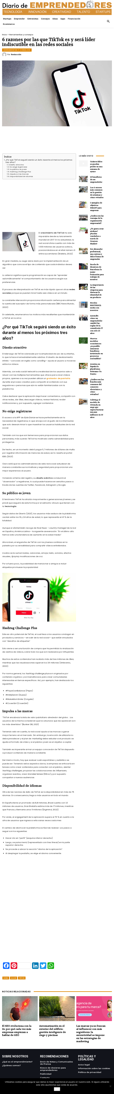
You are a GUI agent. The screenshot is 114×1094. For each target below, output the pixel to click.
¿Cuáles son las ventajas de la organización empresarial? (97, 219)
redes (5, 978)
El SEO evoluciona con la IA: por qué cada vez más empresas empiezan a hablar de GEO (16, 1030)
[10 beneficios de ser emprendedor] (83, 179)
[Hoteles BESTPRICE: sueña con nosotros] (83, 305)
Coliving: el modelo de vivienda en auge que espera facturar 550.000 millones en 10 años (96, 408)
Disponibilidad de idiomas (21, 177)
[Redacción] (4, 54)
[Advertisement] (39, 202)
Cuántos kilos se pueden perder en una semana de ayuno (96, 166)
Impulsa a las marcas (19, 174)
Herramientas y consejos (21, 34)
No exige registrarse (18, 167)
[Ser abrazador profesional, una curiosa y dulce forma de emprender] (83, 251)
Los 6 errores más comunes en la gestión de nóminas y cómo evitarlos (96, 192)
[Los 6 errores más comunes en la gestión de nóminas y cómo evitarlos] (83, 189)
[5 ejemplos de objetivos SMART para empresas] (83, 205)
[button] (108, 21)
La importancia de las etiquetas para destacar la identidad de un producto (97, 291)
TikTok (21, 978)
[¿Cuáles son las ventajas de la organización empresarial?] (83, 218)
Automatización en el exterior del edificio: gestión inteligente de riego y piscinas (52, 1030)
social (13, 978)
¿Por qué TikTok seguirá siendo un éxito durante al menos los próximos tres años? (38, 161)
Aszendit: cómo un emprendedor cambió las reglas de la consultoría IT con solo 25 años (96, 324)
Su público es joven (18, 169)
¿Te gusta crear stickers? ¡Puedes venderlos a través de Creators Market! (97, 236)
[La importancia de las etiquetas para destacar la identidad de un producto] (83, 287)
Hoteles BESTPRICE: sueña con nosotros (95, 306)
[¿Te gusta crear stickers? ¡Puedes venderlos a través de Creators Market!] (83, 231)
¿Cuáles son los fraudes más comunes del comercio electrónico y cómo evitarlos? (97, 387)
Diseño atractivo (16, 165)
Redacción (16, 54)
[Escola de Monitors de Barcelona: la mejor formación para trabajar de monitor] (83, 266)
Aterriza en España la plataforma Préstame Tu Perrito (96, 369)
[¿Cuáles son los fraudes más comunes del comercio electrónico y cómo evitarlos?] (83, 381)
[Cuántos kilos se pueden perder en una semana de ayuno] (83, 163)
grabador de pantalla (58, 378)
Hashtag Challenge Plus (20, 172)
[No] (110, 1086)
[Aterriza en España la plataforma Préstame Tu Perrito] (83, 366)
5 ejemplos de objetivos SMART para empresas (96, 206)
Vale (57, 1089)
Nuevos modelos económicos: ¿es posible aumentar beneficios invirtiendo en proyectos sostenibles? (96, 348)
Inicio (4, 34)
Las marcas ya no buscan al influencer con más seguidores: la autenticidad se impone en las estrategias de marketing (91, 1033)
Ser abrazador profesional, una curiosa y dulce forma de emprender (97, 254)
